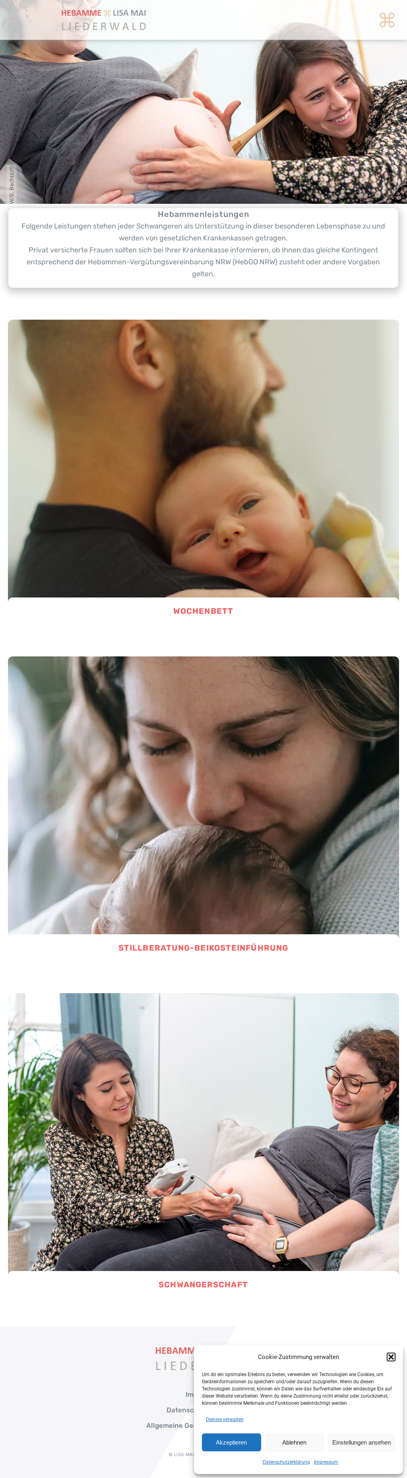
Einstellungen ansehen (361, 1442)
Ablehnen (294, 1442)
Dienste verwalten (225, 1419)
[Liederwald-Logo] (103, 11)
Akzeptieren (231, 1442)
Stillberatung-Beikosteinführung (203, 948)
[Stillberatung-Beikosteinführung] (203, 662)
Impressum (326, 1462)
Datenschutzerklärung (286, 1462)
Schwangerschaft (203, 1284)
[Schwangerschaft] (203, 999)
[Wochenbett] (203, 325)
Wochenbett (203, 611)
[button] (391, 1357)
